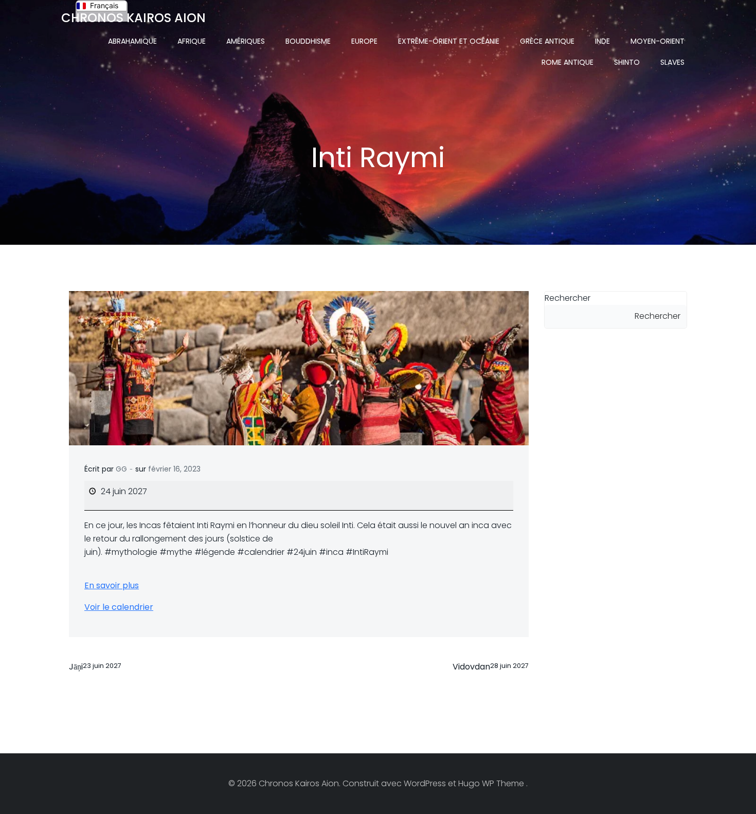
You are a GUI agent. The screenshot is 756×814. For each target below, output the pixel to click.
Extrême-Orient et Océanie (448, 41)
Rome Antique (567, 62)
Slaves (672, 62)
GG (121, 469)
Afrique (191, 41)
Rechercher (567, 298)
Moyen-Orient (658, 41)
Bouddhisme (308, 41)
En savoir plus (111, 585)
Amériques (245, 41)
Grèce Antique (547, 41)
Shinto (627, 62)
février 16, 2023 (174, 469)
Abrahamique (132, 41)
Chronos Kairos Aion (133, 17)
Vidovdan (491, 667)
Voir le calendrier (118, 607)
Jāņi (95, 667)
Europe (364, 41)
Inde (602, 41)
